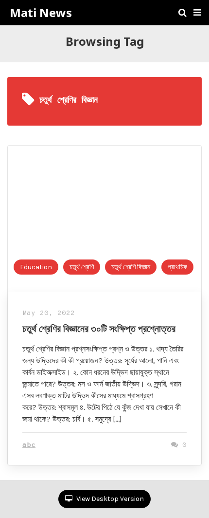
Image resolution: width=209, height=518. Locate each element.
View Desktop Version (109, 499)
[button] (197, 12)
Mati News (41, 12)
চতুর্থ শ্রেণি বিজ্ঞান (130, 267)
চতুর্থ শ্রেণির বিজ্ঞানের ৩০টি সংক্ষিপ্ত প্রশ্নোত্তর (98, 328)
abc (28, 445)
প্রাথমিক (177, 267)
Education (36, 267)
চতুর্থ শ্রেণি (82, 267)
